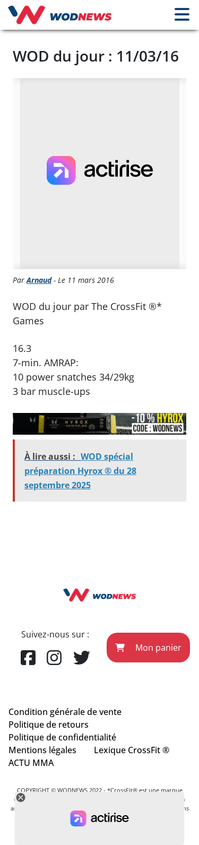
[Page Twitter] (81, 658)
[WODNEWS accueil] (59, 14)
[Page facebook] (28, 658)
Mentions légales (42, 750)
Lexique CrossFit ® (131, 750)
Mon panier (157, 647)
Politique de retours (48, 724)
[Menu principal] (182, 14)
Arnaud (39, 280)
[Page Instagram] (54, 658)
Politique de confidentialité (62, 737)
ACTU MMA (31, 763)
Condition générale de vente (65, 712)
